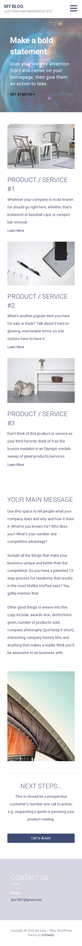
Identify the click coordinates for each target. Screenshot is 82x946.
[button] (41, 838)
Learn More (15, 231)
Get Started (21, 94)
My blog (13, 6)
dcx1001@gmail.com (26, 900)
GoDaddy (48, 935)
